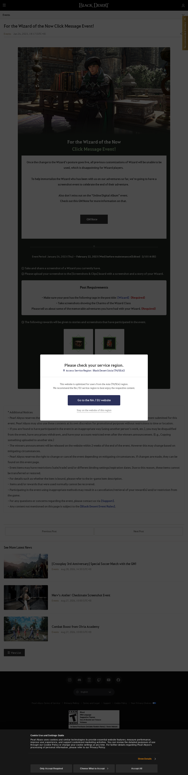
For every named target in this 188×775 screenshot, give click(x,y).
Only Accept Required (51, 768)
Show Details (145, 759)
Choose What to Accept (92, 768)
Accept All (136, 768)
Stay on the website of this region (94, 410)
